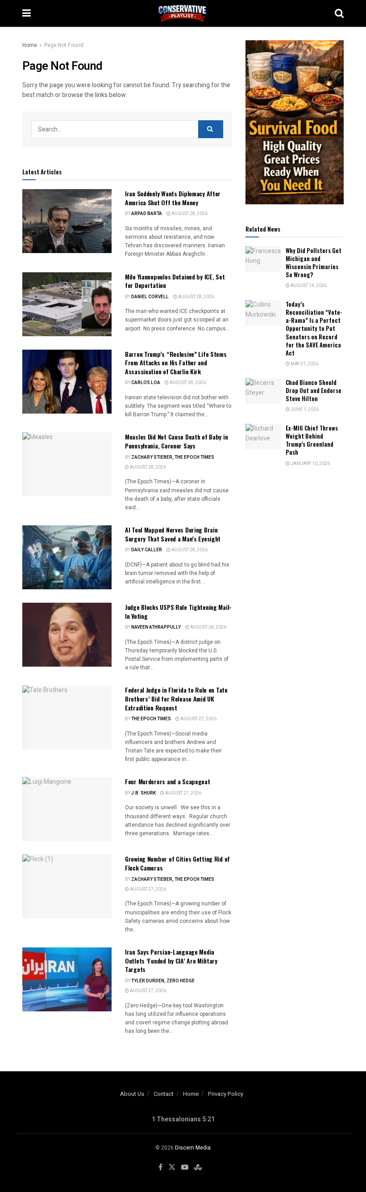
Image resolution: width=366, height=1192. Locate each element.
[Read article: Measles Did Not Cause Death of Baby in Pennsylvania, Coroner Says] (67, 464)
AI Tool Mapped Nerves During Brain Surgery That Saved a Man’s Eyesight (172, 534)
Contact (164, 1094)
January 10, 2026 (310, 464)
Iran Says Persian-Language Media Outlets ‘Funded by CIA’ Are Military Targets (171, 960)
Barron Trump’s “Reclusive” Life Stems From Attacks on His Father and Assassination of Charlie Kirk (176, 362)
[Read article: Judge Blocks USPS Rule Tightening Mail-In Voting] (67, 635)
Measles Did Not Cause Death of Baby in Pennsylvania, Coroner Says (176, 441)
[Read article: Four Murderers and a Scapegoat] (67, 809)
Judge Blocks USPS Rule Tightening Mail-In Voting (178, 611)
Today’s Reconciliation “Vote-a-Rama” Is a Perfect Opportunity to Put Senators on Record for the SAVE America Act (314, 328)
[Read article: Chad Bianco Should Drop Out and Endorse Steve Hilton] (263, 391)
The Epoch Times (151, 719)
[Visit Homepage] (183, 13)
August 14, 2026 (308, 286)
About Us (132, 1094)
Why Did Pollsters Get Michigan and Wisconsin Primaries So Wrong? (313, 262)
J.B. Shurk (143, 793)
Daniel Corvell (150, 297)
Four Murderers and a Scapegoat (167, 781)
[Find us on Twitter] (171, 1167)
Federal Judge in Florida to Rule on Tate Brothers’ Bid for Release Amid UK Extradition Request (176, 698)
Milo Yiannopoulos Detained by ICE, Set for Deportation (175, 281)
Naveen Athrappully (156, 627)
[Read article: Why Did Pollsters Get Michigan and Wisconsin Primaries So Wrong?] (263, 259)
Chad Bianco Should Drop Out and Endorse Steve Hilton (313, 390)
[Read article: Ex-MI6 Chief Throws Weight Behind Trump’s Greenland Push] (263, 436)
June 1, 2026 (304, 409)
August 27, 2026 (197, 719)
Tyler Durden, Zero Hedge (163, 981)
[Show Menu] (26, 13)
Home (29, 45)
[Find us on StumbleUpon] (198, 1167)
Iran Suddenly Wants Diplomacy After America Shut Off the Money (172, 198)
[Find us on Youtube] (184, 1167)
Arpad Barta (146, 214)
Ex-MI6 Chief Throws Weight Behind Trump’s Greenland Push (312, 440)
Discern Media (193, 1148)
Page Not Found (63, 45)
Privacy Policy (225, 1094)
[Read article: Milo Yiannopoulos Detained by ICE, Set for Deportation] (67, 304)
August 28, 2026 (189, 214)
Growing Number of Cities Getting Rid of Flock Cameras (177, 863)
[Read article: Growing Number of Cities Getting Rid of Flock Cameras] (67, 886)
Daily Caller (146, 550)
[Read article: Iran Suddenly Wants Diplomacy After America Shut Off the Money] (67, 221)
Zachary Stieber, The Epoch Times (172, 457)
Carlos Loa (145, 383)
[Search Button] (339, 13)
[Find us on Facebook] (160, 1167)
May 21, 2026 (304, 364)
